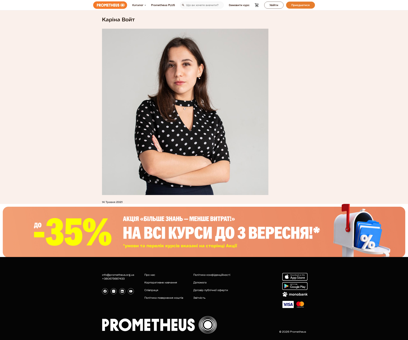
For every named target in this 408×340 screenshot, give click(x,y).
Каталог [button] (137, 5)
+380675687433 (113, 278)
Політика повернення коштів (163, 297)
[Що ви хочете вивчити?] (202, 5)
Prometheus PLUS (163, 5)
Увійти (274, 5)
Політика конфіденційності (211, 274)
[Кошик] (256, 5)
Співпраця (151, 290)
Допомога (200, 282)
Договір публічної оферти (210, 290)
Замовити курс (239, 5)
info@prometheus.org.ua (118, 274)
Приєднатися (300, 5)
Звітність (199, 297)
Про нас (149, 274)
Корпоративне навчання (160, 282)
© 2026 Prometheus (292, 331)
